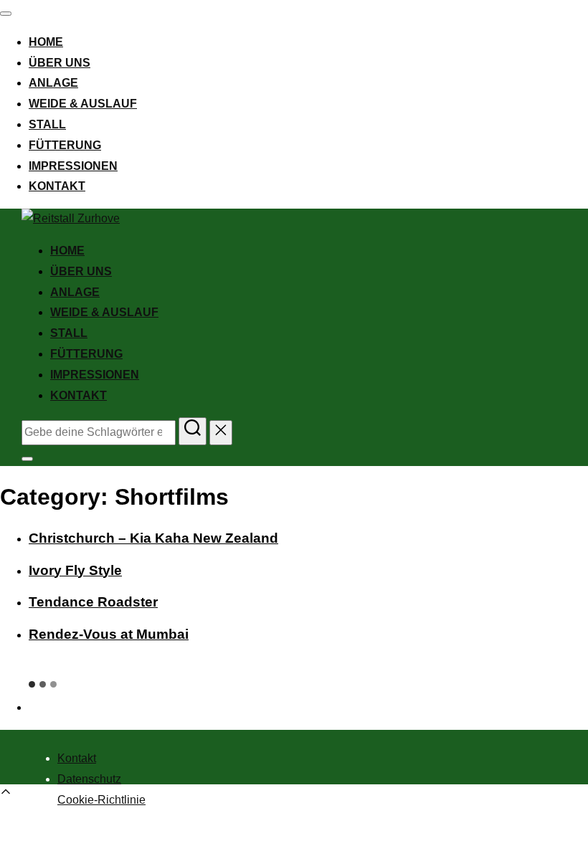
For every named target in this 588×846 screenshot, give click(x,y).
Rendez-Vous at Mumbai (109, 634)
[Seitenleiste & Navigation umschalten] (27, 459)
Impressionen (73, 166)
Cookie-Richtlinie (101, 800)
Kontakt (57, 186)
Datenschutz (89, 779)
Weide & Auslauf (83, 104)
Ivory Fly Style (75, 570)
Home (46, 42)
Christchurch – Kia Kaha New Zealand (153, 538)
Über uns (59, 63)
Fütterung (65, 145)
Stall (47, 124)
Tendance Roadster (93, 601)
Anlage (53, 83)
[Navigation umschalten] (5, 13)
